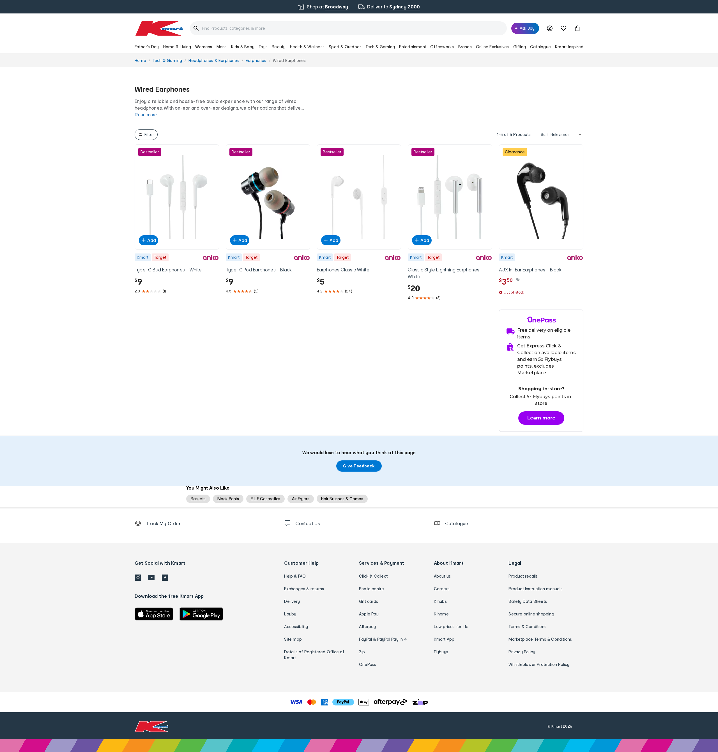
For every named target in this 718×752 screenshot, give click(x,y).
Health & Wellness (307, 46)
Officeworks (442, 46)
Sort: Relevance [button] (555, 134)
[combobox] (348, 28)
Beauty (279, 46)
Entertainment (412, 46)
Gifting (519, 46)
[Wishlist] (563, 28)
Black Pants (228, 498)
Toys (263, 46)
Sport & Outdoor (345, 46)
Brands (465, 46)
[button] (577, 28)
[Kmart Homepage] (159, 28)
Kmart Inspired (569, 46)
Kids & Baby (242, 46)
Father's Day (147, 46)
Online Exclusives (492, 46)
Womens (203, 46)
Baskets (198, 498)
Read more (146, 114)
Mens (222, 46)
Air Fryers (300, 498)
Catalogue (540, 46)
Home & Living (177, 46)
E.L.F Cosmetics (265, 498)
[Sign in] (550, 28)
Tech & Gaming (380, 46)
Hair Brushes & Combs (342, 498)
